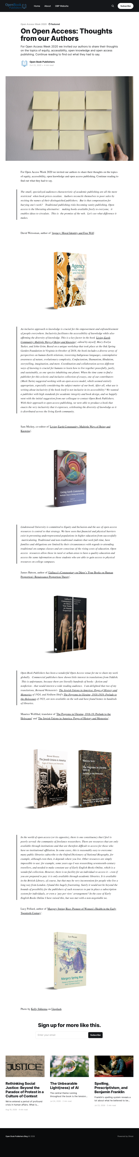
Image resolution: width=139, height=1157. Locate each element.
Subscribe (125, 6)
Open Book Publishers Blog (17, 1136)
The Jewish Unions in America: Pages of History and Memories (73, 718)
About (47, 6)
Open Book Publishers (42, 61)
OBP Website (61, 6)
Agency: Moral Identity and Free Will (73, 233)
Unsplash (56, 1009)
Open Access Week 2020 (34, 24)
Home (37, 6)
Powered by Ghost (125, 1136)
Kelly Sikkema (39, 1009)
